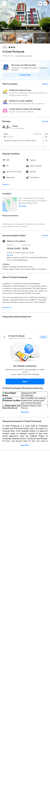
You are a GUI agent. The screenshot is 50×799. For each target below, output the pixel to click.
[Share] (46, 3)
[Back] (4, 3)
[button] (9, 204)
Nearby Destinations (10, 216)
